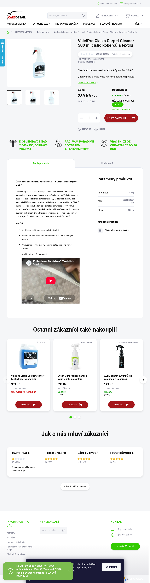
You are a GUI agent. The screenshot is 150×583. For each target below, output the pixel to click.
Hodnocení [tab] (107, 163)
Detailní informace (87, 83)
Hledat (83, 15)
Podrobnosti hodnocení (121, 54)
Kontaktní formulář (125, 546)
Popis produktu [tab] (41, 163)
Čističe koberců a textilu (117, 230)
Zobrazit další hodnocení (75, 486)
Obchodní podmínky (16, 554)
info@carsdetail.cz (124, 529)
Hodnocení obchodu (16, 542)
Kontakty (11, 533)
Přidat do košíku (116, 117)
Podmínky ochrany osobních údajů (20, 548)
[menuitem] (18, 24)
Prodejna (11, 537)
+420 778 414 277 (124, 535)
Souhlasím (111, 566)
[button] (70, 417)
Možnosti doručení (121, 109)
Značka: (86, 62)
